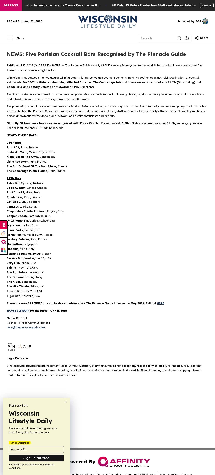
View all (207, 5)
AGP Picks (10, 5)
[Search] (179, 38)
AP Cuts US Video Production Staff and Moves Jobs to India (158, 5)
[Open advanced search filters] (187, 38)
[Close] (65, 402)
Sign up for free (36, 458)
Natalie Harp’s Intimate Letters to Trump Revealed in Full (55, 5)
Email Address (19, 442)
